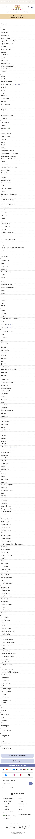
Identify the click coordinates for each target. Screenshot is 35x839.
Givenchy (4, 269)
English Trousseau (7, 232)
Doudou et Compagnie (9, 194)
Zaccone (4, 741)
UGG (2, 707)
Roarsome (4, 602)
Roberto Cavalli (6, 604)
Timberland (5, 678)
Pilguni (3, 558)
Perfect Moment (6, 541)
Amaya (3, 52)
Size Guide (6, 809)
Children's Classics (7, 151)
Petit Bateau (5, 547)
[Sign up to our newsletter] (31, 783)
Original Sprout (6, 512)
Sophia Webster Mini (8, 642)
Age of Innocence (7, 44)
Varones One (5, 715)
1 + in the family (6, 748)
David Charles (5, 180)
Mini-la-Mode (5, 430)
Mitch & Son (5, 444)
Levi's (2, 361)
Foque (3, 251)
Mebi (2, 402)
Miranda (3, 438)
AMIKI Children (6, 55)
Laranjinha (4, 353)
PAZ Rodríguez (6, 536)
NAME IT (3, 474)
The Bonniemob (6, 675)
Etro (2, 235)
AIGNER (3, 47)
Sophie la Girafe (6, 645)
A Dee (3, 30)
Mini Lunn (4, 419)
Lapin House (5, 350)
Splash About (5, 651)
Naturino (4, 482)
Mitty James (8, 447)
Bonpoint (4, 110)
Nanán (3, 476)
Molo (2, 450)
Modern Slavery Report (25, 814)
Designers (25, 12)
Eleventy (4, 213)
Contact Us (7, 804)
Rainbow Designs (7, 590)
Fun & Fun (4, 256)
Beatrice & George (10, 85)
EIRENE (3, 210)
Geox (2, 263)
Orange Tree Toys (7, 509)
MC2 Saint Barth (6, 399)
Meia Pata (4, 405)
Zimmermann (5, 744)
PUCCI (3, 580)
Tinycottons (5, 680)
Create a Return (8, 801)
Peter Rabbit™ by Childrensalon (12, 544)
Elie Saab (4, 215)
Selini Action (5, 623)
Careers (21, 801)
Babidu (3, 76)
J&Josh (3, 310)
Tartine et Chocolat (8, 669)
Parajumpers (5, 527)
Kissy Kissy (4, 343)
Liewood (3, 364)
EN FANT (4, 229)
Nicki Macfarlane (6, 490)
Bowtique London (7, 115)
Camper (5, 128)
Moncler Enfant (6, 452)
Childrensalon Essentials (9, 153)
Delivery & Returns (8, 798)
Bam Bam (4, 79)
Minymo (3, 436)
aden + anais (5, 38)
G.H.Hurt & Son (6, 261)
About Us (6, 806)
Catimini (3, 139)
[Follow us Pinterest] (21, 775)
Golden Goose (6, 272)
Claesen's (4, 164)
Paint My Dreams (7, 519)
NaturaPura (5, 479)
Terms (20, 809)
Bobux (3, 107)
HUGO (3, 290)
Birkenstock (5, 98)
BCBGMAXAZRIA (6, 82)
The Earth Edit (19, 794)
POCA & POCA (6, 569)
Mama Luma (5, 380)
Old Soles (4, 503)
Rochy (3, 607)
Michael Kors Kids (7, 410)
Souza (3, 648)
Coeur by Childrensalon (9, 167)
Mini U (3, 427)
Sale (16, 12)
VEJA (2, 717)
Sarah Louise (5, 617)
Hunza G (4, 293)
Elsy (2, 221)
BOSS (2, 112)
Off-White (4, 500)
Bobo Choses (5, 104)
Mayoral (3, 397)
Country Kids (5, 170)
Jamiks (3, 313)
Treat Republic (6, 692)
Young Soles (5, 736)
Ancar (3, 58)
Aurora (3, 72)
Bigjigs (3, 93)
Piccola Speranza (7, 555)
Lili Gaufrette (5, 367)
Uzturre (3, 710)
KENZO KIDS (5, 337)
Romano (4, 613)
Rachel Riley (5, 588)
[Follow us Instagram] (14, 775)
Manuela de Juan (7, 383)
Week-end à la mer (7, 730)
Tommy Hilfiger (6, 689)
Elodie (3, 218)
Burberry (4, 118)
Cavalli (3, 145)
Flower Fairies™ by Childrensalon (12, 248)
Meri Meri (4, 408)
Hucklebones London (8, 287)
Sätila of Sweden (6, 665)
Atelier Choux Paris (7, 69)
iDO (2, 298)
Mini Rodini (4, 424)
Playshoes (4, 566)
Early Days (4, 207)
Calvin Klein (5, 123)
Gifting (20, 798)
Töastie (3, 703)
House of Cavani (6, 285)
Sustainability (7, 818)
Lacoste (3, 347)
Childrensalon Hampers (9, 156)
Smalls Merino (5, 634)
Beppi (3, 90)
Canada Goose (6, 131)
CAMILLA (4, 125)
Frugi (2, 253)
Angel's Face (5, 63)
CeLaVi (3, 148)
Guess (3, 277)
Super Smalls (5, 662)
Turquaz (3, 694)
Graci (3, 275)
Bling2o (3, 101)
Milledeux (4, 413)
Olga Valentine (6, 506)
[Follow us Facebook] (6, 775)
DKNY (2, 186)
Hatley (3, 282)
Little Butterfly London (8, 370)
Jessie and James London (10, 319)
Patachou (4, 533)
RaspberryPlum (6, 596)
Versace (4, 720)
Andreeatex (5, 60)
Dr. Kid (3, 197)
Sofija (2, 637)
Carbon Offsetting (9, 815)
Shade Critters (6, 628)
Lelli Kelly (4, 358)
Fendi (2, 245)
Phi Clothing (5, 552)
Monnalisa (4, 455)
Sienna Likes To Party (8, 631)
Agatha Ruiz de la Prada (9, 41)
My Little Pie (5, 469)
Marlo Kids (4, 394)
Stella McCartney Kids (8, 654)
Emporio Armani (6, 227)
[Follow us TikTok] (29, 775)
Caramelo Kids (6, 134)
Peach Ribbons (6, 538)
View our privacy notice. (7, 787)
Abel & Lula (4, 33)
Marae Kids (4, 385)
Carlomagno (5, 137)
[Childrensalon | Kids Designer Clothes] (17, 7)
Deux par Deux (6, 183)
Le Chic (3, 356)
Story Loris (4, 659)
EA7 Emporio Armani (8, 204)
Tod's (2, 686)
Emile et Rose (5, 224)
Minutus (3, 433)
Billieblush (4, 96)
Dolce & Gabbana (7, 189)
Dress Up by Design (7, 200)
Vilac (2, 723)
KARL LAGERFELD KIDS (8, 332)
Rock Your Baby (6, 610)
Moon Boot (4, 458)
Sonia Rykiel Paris (7, 640)
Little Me (4, 372)
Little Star (4, 375)
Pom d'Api (4, 572)
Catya (3, 142)
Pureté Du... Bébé (7, 583)
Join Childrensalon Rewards (17, 765)
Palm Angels (5, 522)
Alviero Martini (6, 49)
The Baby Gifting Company (10, 672)
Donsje (3, 191)
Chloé (3, 162)
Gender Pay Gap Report (8, 812)
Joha (2, 322)
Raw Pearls (4, 599)
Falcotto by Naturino (8, 239)
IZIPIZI (3, 306)
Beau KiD (4, 87)
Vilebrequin (5, 726)
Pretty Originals (6, 578)
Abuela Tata (5, 35)
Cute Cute (4, 173)
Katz (2, 334)
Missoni (3, 441)
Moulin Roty (5, 464)
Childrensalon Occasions (9, 159)
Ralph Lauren (5, 593)
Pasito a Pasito (6, 530)
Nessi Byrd (4, 488)
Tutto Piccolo (5, 697)
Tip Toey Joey (5, 683)
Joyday (6, 324)
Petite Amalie (5, 550)
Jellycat (3, 316)
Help (20, 812)
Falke (2, 242)
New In (9, 12)
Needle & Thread (7, 485)
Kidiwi (2, 340)
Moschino (4, 461)
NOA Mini (4, 496)
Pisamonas (4, 564)
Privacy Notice (22, 804)
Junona (6, 327)
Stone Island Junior (7, 656)
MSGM (3, 466)
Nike (2, 493)
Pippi (2, 561)
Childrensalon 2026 (21, 832)
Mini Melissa (5, 422)
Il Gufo (3, 300)
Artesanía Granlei (7, 66)
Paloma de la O (6, 524)
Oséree (3, 514)
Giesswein (4, 266)
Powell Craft (5, 575)
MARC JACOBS (6, 388)
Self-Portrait (5, 620)
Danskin (3, 177)
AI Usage (21, 806)
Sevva (3, 626)
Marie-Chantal (6, 391)
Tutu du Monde (6, 700)
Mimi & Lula (4, 416)
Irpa (2, 303)
